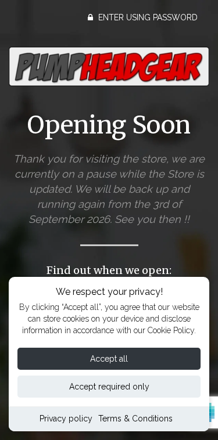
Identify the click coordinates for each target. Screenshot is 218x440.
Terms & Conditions (135, 418)
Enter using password (147, 17)
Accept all (109, 358)
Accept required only (109, 386)
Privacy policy (66, 418)
